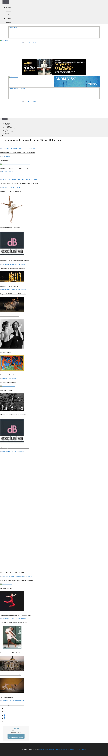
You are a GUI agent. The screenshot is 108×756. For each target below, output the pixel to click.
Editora (6, 130)
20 (4, 717)
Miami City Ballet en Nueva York (9, 176)
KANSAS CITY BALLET (7, 390)
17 (4, 712)
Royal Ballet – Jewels (6, 588)
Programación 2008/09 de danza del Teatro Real (13, 294)
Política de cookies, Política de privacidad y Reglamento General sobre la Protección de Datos (62, 749)
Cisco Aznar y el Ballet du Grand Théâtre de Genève (14, 448)
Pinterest (8, 22)
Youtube (8, 18)
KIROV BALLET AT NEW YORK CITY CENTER (14, 261)
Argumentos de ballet (10, 129)
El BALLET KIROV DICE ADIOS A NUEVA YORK (14, 168)
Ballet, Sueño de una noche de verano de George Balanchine (16, 580)
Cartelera (7, 124)
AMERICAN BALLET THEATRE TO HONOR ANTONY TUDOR (19, 183)
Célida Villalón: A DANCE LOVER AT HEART (13, 623)
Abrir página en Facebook (16, 737)
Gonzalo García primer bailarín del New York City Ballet (15, 615)
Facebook (8, 11)
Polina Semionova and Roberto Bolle (10, 227)
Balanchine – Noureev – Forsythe (9, 286)
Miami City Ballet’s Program (8, 382)
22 (4, 719)
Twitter (8, 14)
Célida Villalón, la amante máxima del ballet (12, 705)
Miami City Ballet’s (5, 352)
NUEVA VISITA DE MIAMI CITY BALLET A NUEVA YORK (17, 153)
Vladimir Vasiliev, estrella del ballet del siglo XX (13, 414)
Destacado (7, 123)
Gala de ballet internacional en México (10, 675)
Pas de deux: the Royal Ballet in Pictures (11, 652)
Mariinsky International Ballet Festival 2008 (12, 572)
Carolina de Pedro (9, 131)
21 (4, 718)
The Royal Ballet (4, 160)
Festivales (7, 126)
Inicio (6, 122)
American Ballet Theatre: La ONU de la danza (12, 268)
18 (4, 714)
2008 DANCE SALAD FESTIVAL (9, 316)
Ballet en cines (8, 127)
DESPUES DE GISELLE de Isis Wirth (11, 191)
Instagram (8, 7)
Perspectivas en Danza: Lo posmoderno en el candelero (15, 375)
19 (4, 715)
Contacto (7, 133)
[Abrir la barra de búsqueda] (3, 136)
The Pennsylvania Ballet (6, 697)
